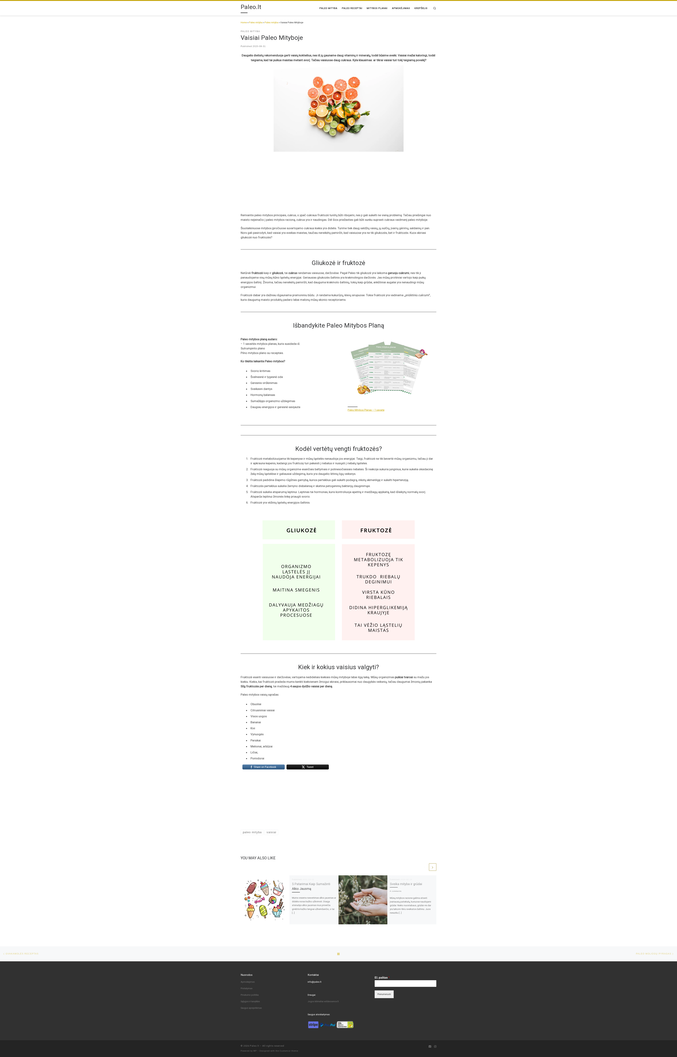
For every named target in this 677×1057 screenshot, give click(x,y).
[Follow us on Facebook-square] (430, 1047)
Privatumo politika (250, 995)
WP (255, 1051)
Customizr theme (289, 1051)
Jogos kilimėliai (316, 1001)
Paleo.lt (254, 1045)
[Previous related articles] (424, 867)
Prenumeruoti (384, 994)
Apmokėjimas (248, 982)
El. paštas (382, 977)
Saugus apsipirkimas (251, 1008)
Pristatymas (246, 988)
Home (244, 22)
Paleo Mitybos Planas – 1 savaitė (366, 410)
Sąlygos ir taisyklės (250, 1001)
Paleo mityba (256, 22)
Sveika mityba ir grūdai (406, 884)
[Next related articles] (432, 867)
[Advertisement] (338, 177)
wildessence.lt (331, 1001)
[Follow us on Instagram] (435, 1047)
